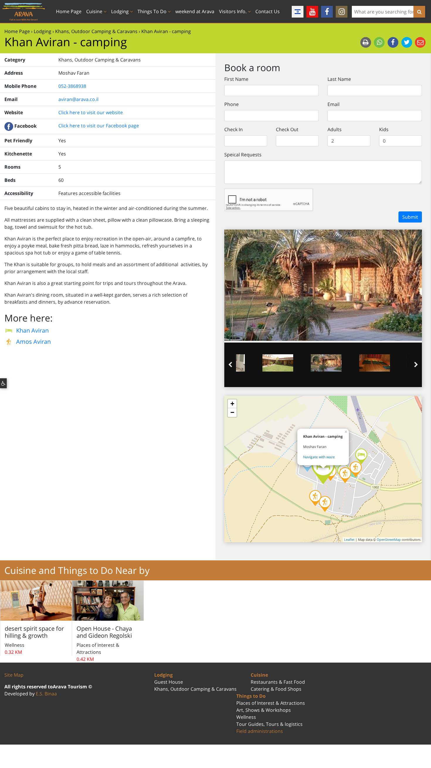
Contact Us (267, 11)
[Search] (419, 12)
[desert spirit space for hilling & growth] (345, 475)
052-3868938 (72, 86)
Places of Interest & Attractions (270, 703)
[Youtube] (312, 12)
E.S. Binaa (46, 693)
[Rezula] (361, 456)
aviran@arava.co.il (78, 99)
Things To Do (153, 11)
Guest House (168, 682)
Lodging (120, 11)
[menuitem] (71, 11)
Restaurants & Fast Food (278, 682)
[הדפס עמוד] (366, 42)
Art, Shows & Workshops (263, 710)
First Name (236, 79)
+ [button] (232, 403)
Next (416, 365)
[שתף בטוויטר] (407, 42)
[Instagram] (341, 12)
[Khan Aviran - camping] (323, 469)
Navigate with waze (319, 456)
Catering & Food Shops (276, 689)
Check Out (287, 129)
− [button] (232, 412)
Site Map (13, 675)
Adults (335, 129)
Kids (383, 129)
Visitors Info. (233, 11)
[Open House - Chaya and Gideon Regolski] (315, 498)
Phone (231, 104)
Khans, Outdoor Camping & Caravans (195, 689)
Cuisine (94, 11)
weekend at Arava (194, 11)
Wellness (246, 717)
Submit (410, 217)
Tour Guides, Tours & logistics (269, 724)
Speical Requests (243, 154)
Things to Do (251, 696)
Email (334, 104)
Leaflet (349, 539)
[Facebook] (327, 12)
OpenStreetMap (389, 539)
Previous (230, 365)
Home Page (69, 11)
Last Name (339, 79)
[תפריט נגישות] (3, 383)
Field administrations (259, 731)
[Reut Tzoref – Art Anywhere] (355, 469)
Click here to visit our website (90, 112)
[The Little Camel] (325, 504)
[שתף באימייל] (420, 42)
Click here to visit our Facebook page (98, 125)
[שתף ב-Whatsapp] (380, 42)
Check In (233, 129)
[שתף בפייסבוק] (394, 42)
